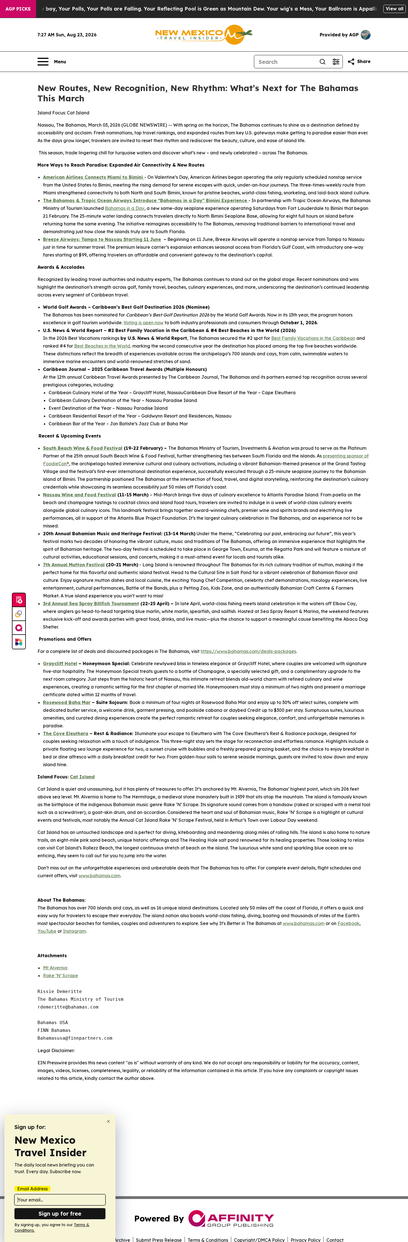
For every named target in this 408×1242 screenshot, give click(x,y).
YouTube (46, 931)
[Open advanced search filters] (335, 61)
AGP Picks (18, 9)
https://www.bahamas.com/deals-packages (248, 651)
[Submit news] (18, 600)
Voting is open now (143, 322)
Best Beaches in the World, (102, 346)
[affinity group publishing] (18, 628)
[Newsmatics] (18, 642)
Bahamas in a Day (124, 208)
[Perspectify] (18, 614)
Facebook (348, 923)
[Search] (322, 61)
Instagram (74, 931)
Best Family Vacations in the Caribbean (313, 338)
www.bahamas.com (99, 875)
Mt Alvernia (55, 968)
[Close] (108, 1121)
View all (394, 8)
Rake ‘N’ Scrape (60, 975)
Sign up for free (60, 1213)
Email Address (32, 1188)
